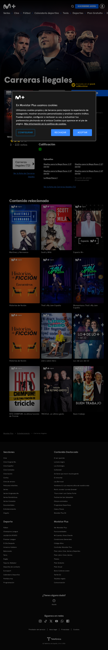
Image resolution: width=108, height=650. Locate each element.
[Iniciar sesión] (102, 6)
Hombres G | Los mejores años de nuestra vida (71, 486)
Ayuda (54, 604)
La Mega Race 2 (51, 178)
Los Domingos (59, 466)
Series (6, 12)
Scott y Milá (46, 252)
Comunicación (59, 583)
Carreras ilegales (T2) (22, 163)
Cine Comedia (8, 470)
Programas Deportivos (62, 505)
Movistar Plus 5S (60, 513)
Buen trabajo (79, 414)
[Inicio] (10, 6)
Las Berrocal (59, 482)
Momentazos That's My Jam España (85, 306)
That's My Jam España (51, 305)
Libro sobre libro (48, 361)
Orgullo (6, 513)
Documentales (8, 505)
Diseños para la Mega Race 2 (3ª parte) (58, 172)
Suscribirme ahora (87, 6)
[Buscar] (72, 6)
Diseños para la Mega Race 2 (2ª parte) (89, 165)
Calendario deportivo (46, 12)
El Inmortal (58, 478)
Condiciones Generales (63, 539)
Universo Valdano (10, 547)
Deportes (78, 12)
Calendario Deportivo (11, 575)
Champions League (10, 532)
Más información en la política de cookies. (45, 124)
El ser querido (59, 458)
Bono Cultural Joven (61, 571)
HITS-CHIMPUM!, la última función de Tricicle (24, 415)
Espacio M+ (78, 252)
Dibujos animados (61, 501)
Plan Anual (58, 567)
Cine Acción (7, 474)
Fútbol (27, 12)
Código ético (59, 543)
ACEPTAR (82, 132)
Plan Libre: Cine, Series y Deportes (67, 551)
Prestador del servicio (37, 630)
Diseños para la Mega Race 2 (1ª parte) (57, 165)
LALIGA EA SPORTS (10, 535)
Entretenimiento (9, 509)
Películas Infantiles (10, 486)
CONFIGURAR (25, 132)
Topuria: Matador (9, 563)
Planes (56, 559)
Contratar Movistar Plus (63, 547)
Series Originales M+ (11, 493)
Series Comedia (9, 501)
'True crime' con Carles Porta (65, 493)
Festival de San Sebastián (63, 497)
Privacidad (65, 630)
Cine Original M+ (9, 462)
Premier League (9, 539)
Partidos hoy (8, 579)
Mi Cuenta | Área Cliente (63, 535)
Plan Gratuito (95, 12)
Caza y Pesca (59, 509)
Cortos (5, 478)
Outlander (58, 470)
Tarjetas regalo (59, 579)
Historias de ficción (17, 305)
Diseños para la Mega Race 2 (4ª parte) (89, 172)
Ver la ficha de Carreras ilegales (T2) (60, 187)
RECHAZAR (60, 132)
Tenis (66, 12)
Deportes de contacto (11, 567)
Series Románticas (10, 497)
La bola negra (59, 462)
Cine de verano (9, 482)
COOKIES (76, 630)
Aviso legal (53, 630)
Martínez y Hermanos (18, 252)
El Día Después (9, 543)
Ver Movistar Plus (60, 528)
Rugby (5, 559)
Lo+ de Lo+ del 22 (81, 361)
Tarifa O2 (57, 575)
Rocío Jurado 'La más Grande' (65, 489)
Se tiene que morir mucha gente (66, 474)
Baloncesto (7, 551)
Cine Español (8, 466)
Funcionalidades (60, 532)
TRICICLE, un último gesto (52, 414)
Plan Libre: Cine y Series (63, 555)
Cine (16, 12)
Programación (8, 583)
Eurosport (7, 571)
